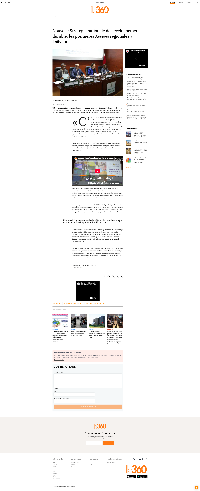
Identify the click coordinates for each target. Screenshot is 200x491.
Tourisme (128, 16)
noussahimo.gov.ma (85, 146)
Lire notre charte (59, 360)
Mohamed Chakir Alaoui (62, 100)
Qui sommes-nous (75, 462)
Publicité (73, 464)
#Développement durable (72, 303)
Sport (109, 16)
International (90, 16)
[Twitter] (137, 459)
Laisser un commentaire (88, 407)
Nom (55, 391)
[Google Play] (142, 476)
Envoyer (108, 443)
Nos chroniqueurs (56, 478)
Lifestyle (121, 16)
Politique (70, 16)
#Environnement (100, 303)
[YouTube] (140, 459)
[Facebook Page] (134, 459)
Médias (104, 16)
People (115, 16)
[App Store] (131, 476)
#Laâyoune (88, 303)
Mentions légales (111, 462)
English (181, 2)
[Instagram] (147, 459)
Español (189, 2)
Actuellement (55, 16)
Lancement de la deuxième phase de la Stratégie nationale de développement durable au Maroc (92, 221)
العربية (196, 2)
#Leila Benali (56, 303)
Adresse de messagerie (61, 398)
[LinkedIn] (143, 459)
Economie (76, 16)
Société (83, 16)
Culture (98, 16)
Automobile (55, 473)
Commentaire (58, 372)
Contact (90, 464)
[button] (196, 487)
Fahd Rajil (74, 100)
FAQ (90, 462)
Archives (73, 466)
